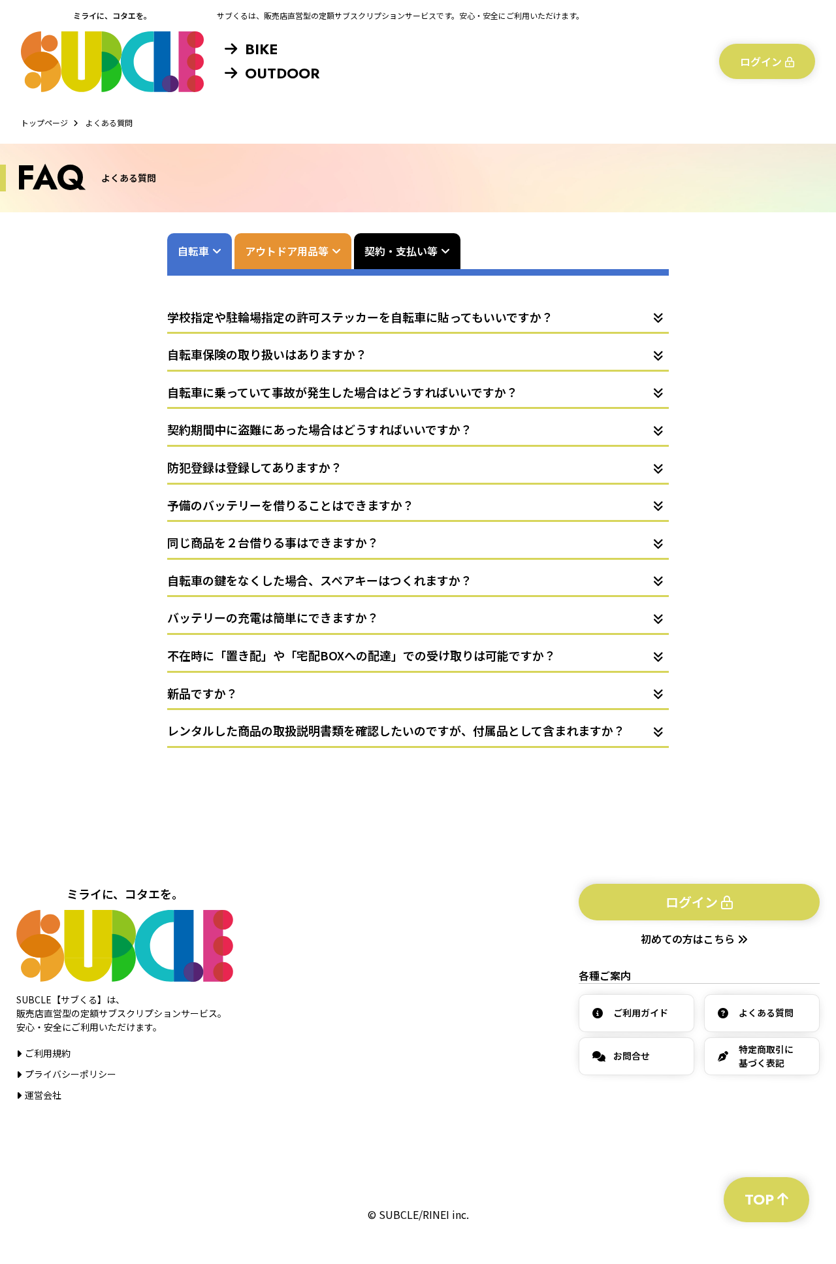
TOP (759, 1199)
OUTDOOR (282, 73)
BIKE (261, 49)
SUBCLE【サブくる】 (112, 61)
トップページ (44, 122)
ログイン (761, 61)
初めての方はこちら (689, 939)
